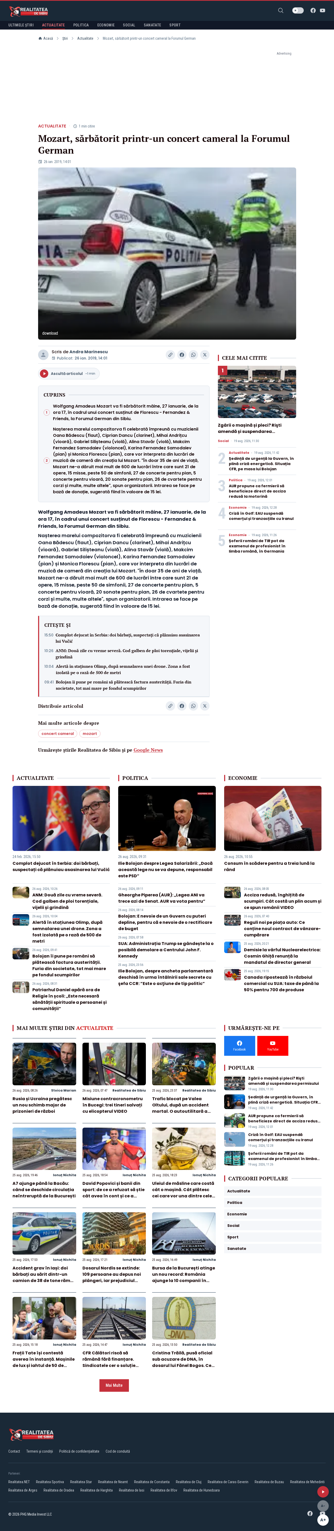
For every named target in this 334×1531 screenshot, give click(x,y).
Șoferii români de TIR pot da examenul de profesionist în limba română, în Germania (257, 546)
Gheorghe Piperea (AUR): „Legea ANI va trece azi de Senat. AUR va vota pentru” (161, 898)
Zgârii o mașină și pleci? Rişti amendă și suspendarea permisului (250, 431)
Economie (238, 508)
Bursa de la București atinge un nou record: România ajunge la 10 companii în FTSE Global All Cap (183, 1277)
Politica (235, 480)
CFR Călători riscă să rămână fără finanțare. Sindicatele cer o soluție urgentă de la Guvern (108, 1362)
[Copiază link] (170, 354)
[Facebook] (313, 10)
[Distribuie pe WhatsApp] (193, 354)
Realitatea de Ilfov (164, 1490)
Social (223, 441)
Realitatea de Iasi (131, 1490)
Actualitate (85, 38)
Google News (148, 750)
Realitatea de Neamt (113, 1482)
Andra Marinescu (88, 352)
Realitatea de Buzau (269, 1482)
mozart (90, 733)
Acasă (48, 38)
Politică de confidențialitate (79, 1451)
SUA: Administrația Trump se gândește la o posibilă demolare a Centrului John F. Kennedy (166, 950)
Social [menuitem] (129, 25)
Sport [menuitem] (175, 25)
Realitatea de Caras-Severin (228, 1482)
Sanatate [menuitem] (152, 25)
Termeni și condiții (39, 1451)
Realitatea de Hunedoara (201, 1490)
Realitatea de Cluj (188, 1482)
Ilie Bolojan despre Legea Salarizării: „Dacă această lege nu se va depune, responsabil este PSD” (165, 869)
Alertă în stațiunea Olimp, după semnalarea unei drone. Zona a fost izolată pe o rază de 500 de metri (123, 669)
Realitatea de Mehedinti (307, 1482)
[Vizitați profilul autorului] (43, 355)
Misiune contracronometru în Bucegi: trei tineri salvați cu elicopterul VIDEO (112, 1105)
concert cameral (57, 733)
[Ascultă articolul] (323, 1492)
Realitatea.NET (19, 1482)
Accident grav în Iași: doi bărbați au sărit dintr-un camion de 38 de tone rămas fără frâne (44, 1277)
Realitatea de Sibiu (129, 1090)
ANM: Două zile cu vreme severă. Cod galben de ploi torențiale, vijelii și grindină (127, 654)
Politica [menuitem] (81, 25)
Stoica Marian (63, 1090)
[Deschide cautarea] (281, 10)
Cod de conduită (118, 1451)
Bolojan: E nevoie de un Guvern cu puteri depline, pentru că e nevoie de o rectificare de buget (165, 922)
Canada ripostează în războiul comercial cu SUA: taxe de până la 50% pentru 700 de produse (281, 983)
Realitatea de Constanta (152, 1482)
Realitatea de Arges (22, 1490)
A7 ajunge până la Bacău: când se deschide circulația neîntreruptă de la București (44, 1189)
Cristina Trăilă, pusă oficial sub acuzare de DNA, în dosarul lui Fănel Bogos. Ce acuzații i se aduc (182, 1362)
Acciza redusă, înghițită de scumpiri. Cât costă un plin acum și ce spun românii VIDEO (282, 901)
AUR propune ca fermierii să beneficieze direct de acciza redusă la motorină (257, 491)
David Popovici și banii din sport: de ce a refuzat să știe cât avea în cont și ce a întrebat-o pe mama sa (113, 1192)
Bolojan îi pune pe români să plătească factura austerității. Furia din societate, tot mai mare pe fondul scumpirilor (123, 685)
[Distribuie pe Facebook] (182, 354)
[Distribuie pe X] (205, 354)
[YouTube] (322, 10)
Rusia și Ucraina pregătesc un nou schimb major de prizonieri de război (42, 1105)
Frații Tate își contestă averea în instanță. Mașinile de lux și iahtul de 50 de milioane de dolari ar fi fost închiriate (44, 1365)
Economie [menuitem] (106, 25)
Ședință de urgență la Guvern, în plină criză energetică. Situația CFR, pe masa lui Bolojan (261, 464)
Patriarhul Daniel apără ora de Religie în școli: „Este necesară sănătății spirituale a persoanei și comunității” (69, 999)
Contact (14, 1451)
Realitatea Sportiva (50, 1482)
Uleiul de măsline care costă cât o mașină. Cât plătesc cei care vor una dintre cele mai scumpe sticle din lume (183, 1192)
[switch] (298, 10)
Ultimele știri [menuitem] (21, 25)
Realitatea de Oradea (59, 1490)
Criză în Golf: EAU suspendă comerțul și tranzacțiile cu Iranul (261, 516)
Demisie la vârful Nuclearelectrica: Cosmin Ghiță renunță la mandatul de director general (282, 956)
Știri (65, 38)
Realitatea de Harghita (96, 1490)
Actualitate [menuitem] (53, 25)
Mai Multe (114, 1385)
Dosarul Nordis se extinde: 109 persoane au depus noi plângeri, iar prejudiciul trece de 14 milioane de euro (113, 1277)
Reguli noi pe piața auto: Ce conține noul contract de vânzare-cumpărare (282, 928)
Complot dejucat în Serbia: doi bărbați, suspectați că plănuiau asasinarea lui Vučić (128, 638)
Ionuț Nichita (64, 1175)
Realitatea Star (81, 1482)
